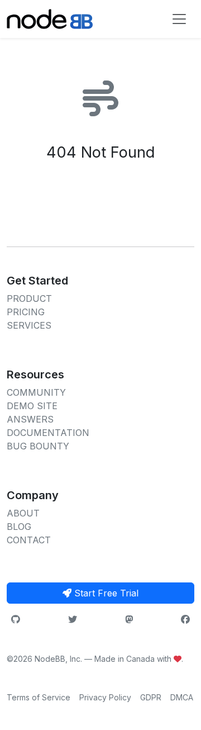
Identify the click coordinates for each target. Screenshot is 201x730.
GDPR (150, 697)
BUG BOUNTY (38, 446)
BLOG (19, 526)
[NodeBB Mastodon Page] (129, 619)
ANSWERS (30, 419)
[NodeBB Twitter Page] (72, 619)
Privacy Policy (105, 697)
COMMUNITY (36, 392)
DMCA (181, 697)
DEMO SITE (32, 405)
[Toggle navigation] (179, 19)
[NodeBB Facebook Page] (185, 619)
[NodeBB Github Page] (15, 619)
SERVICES (29, 325)
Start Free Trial (104, 593)
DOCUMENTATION (48, 432)
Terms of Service (38, 697)
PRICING (26, 311)
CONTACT (29, 540)
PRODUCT (29, 298)
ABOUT (23, 513)
